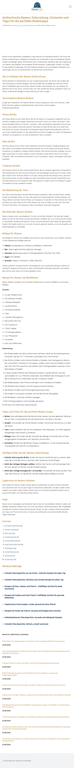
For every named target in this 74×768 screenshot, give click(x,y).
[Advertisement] (37, 41)
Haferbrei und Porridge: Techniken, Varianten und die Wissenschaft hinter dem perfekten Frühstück (36, 695)
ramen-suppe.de (12, 529)
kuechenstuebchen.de (14, 544)
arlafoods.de (10, 555)
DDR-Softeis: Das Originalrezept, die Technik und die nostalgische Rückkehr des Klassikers (33, 641)
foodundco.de (10, 559)
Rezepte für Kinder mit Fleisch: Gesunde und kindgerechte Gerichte (33, 611)
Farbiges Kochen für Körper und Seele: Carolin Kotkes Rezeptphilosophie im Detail (30, 663)
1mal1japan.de (10, 548)
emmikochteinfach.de (13, 526)
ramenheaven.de (12, 537)
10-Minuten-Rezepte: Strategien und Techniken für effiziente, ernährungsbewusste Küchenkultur (35, 717)
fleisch (54, 25)
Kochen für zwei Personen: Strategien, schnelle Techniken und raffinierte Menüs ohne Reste (33, 685)
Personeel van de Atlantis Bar (23, 25)
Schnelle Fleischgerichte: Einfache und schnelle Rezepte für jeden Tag (34, 580)
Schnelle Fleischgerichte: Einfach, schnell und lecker (26, 624)
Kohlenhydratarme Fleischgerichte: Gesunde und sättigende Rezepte (33, 617)
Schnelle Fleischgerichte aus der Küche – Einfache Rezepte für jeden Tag (35, 573)
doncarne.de (10, 533)
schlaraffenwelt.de (12, 541)
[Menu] (70, 7)
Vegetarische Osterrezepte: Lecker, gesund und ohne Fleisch (30, 604)
